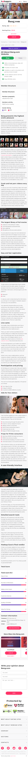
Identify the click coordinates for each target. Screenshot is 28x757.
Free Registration (14, 627)
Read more (10, 656)
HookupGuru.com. (14, 753)
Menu (25, 1)
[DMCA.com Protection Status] (7, 711)
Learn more (13, 755)
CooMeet (10, 650)
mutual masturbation (6, 155)
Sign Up (14, 36)
